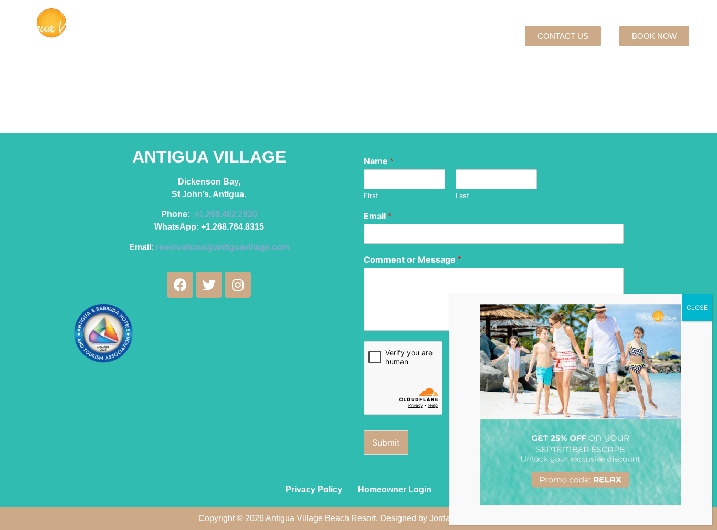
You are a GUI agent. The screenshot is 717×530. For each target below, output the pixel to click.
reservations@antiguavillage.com (222, 247)
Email (377, 216)
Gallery (404, 36)
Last (462, 195)
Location (313, 36)
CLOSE (697, 307)
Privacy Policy (314, 489)
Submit (386, 442)
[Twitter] (209, 285)
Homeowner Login (394, 489)
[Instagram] (238, 285)
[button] (211, 36)
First (371, 195)
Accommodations (206, 36)
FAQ (437, 36)
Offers (273, 36)
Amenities (361, 36)
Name (378, 161)
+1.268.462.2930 (225, 214)
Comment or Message (412, 259)
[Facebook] (180, 285)
